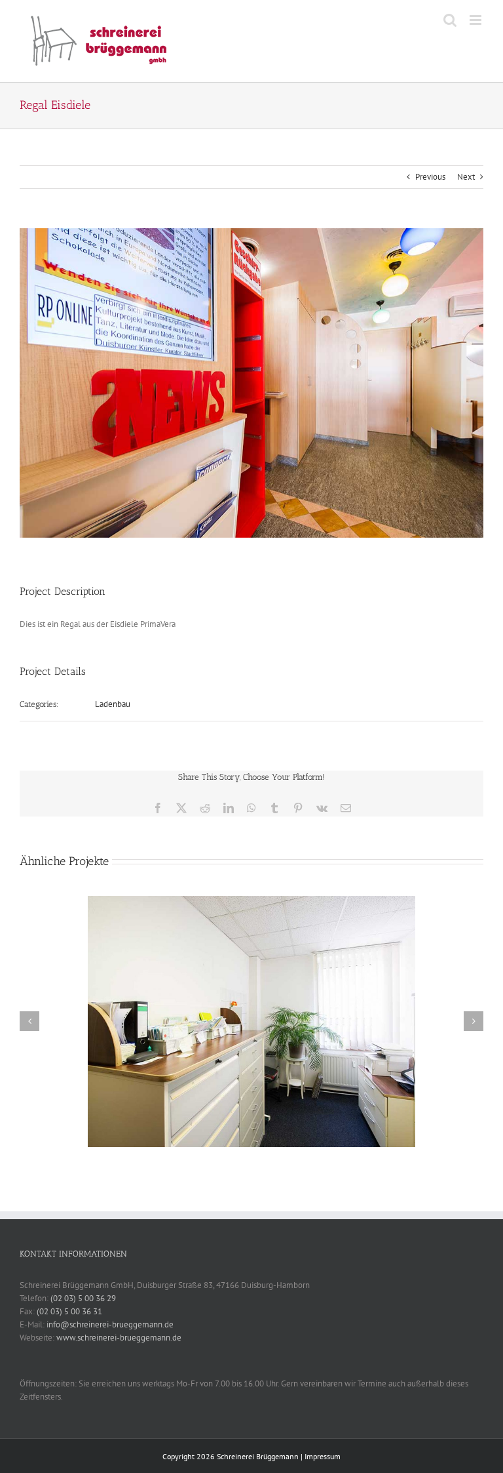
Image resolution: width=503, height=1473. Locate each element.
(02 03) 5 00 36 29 (83, 1298)
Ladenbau (112, 704)
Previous (430, 176)
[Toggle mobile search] (449, 20)
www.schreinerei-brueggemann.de (118, 1337)
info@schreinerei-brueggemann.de (110, 1324)
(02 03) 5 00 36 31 (69, 1311)
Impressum (323, 1456)
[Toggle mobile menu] (476, 20)
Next (466, 176)
